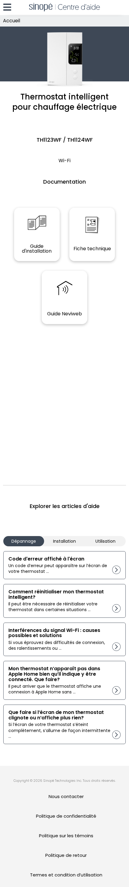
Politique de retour (66, 855)
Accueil (11, 21)
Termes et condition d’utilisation (66, 875)
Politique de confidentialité (66, 816)
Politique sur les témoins (66, 835)
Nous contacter (66, 796)
